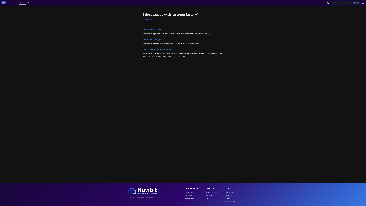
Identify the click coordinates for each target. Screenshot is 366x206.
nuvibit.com (229, 192)
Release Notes (209, 195)
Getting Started (189, 192)
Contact (228, 195)
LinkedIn (228, 198)
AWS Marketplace (231, 201)
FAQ (206, 198)
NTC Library (188, 195)
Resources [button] (32, 3)
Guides (22, 3)
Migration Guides (190, 198)
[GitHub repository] (328, 2)
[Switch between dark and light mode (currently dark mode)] (362, 2)
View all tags (147, 19)
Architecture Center (211, 192)
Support (43, 3)
